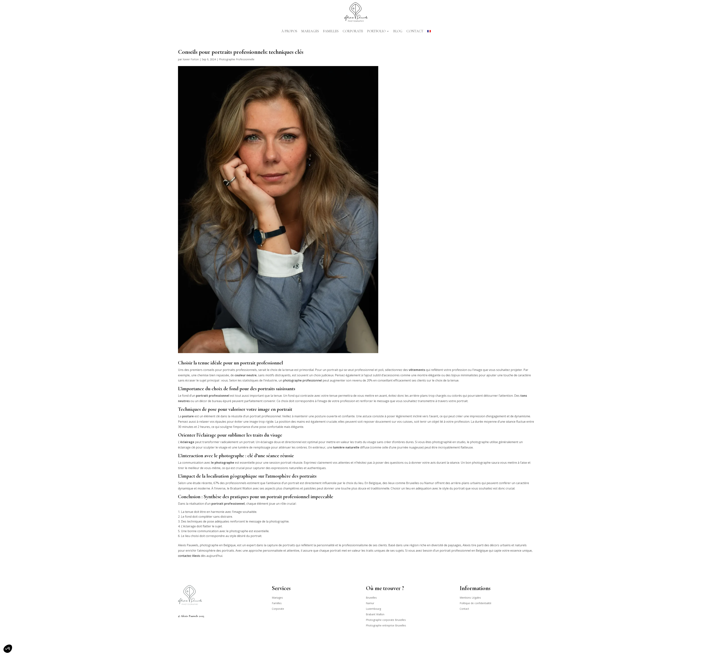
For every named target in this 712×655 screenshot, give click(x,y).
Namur (370, 603)
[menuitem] (429, 31)
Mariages (310, 31)
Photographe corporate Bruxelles (386, 620)
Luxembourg (373, 608)
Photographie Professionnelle (236, 59)
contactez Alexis (189, 556)
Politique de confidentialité (475, 603)
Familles (331, 31)
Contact (414, 31)
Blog (397, 31)
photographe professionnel (302, 380)
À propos (289, 31)
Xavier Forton (191, 59)
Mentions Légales (470, 597)
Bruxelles (371, 597)
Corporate (353, 31)
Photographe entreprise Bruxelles (386, 625)
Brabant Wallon (375, 614)
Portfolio (376, 31)
